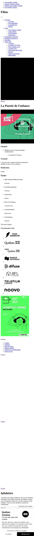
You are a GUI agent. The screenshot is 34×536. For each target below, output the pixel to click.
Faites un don (9, 351)
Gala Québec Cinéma (11, 2)
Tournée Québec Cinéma (12, 4)
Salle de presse (9, 346)
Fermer (3, 354)
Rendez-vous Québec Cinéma (13, 5)
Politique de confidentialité (12, 350)
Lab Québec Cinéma (11, 7)
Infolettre (7, 344)
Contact (7, 343)
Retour (3, 101)
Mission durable (9, 348)
